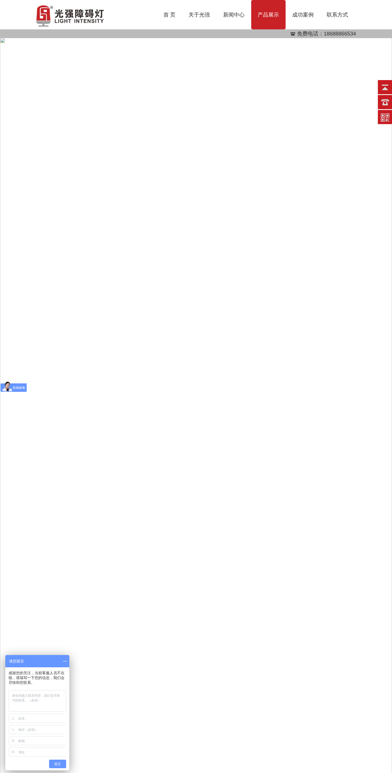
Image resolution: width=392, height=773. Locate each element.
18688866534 (340, 34)
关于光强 (199, 15)
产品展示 (268, 15)
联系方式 (337, 15)
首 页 (169, 15)
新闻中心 (234, 15)
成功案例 (303, 15)
